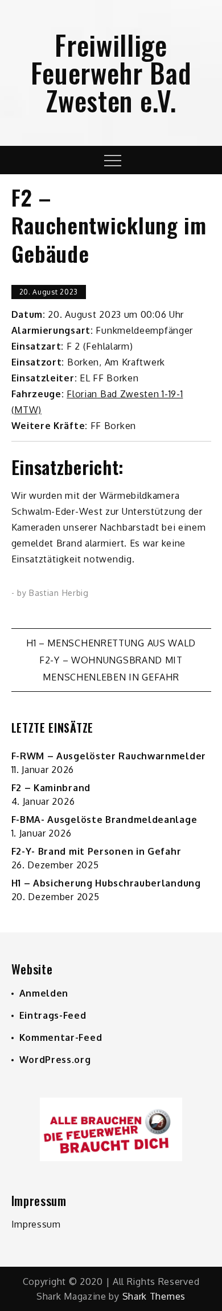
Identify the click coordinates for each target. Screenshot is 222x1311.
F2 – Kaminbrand (51, 787)
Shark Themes (154, 1296)
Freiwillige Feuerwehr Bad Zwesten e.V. (111, 72)
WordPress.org (55, 1059)
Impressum (36, 1224)
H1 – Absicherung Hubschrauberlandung (106, 883)
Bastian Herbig (59, 593)
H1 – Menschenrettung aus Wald (111, 643)
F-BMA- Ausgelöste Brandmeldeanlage (104, 819)
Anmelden (44, 993)
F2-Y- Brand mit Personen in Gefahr (96, 851)
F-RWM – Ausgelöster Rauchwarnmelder (109, 756)
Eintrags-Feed (53, 1015)
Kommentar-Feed (60, 1037)
